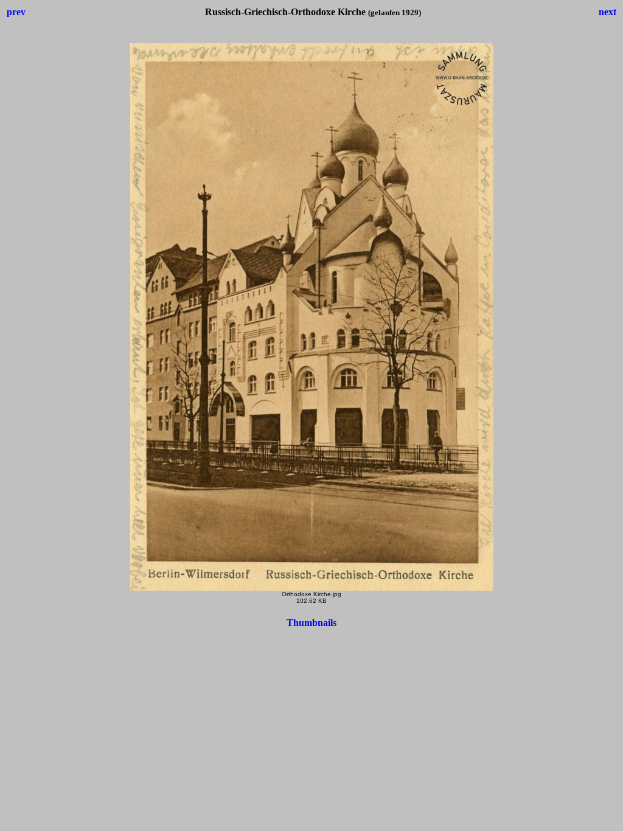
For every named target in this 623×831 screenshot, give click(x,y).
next (607, 12)
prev (16, 12)
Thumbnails (311, 622)
